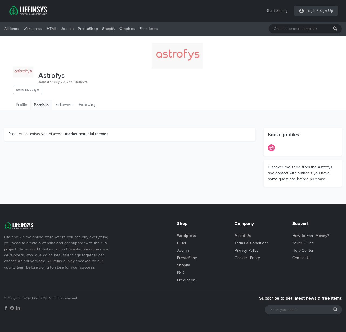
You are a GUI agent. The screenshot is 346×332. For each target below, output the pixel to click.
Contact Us (302, 258)
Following (87, 104)
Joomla (67, 28)
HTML (52, 28)
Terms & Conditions (252, 243)
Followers (63, 104)
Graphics (127, 28)
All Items (11, 28)
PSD (180, 272)
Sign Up (326, 10)
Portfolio (41, 105)
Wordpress (33, 28)
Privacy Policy (246, 250)
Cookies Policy (247, 258)
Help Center (303, 250)
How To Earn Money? (310, 235)
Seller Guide (303, 243)
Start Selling (277, 10)
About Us (243, 235)
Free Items (148, 28)
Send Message (27, 90)
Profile (21, 104)
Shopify (108, 28)
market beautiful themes (86, 134)
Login (311, 10)
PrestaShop (88, 28)
